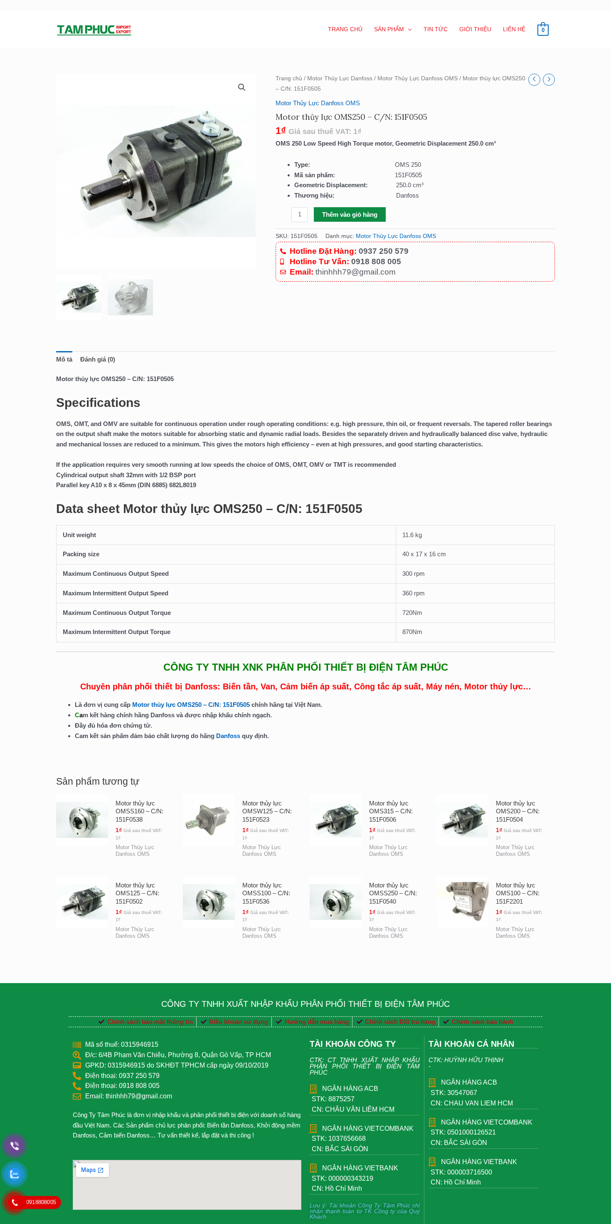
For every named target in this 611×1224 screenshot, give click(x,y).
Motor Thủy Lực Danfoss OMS (417, 78)
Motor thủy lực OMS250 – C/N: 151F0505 (191, 704)
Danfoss (228, 735)
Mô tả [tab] (64, 359)
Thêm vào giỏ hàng (349, 214)
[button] (241, 87)
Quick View (82, 852)
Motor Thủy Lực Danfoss (339, 78)
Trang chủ (289, 78)
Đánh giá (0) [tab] (97, 359)
